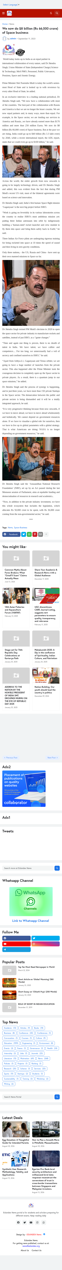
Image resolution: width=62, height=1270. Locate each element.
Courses (27, 1038)
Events (8, 1048)
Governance (36, 1048)
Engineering (28, 1043)
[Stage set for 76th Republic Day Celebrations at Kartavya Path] (16, 639)
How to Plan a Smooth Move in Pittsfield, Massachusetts (45, 1141)
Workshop (42, 1079)
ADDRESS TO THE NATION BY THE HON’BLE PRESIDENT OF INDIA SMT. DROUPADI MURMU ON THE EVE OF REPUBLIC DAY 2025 (16, 695)
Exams (21, 1048)
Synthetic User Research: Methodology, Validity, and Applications (15, 1172)
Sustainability (11, 1079)
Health (52, 1048)
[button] (3, 13)
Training (28, 1079)
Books (38, 1028)
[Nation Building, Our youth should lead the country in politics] (46, 676)
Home (4, 24)
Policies (8, 1063)
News (11, 24)
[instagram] (45, 943)
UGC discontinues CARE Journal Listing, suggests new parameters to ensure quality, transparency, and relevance (45, 614)
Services (40, 1068)
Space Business (20, 527)
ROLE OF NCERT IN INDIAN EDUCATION (36, 1004)
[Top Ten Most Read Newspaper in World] (9, 970)
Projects (22, 1063)
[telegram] (16, 949)
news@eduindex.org (31, 1246)
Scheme (25, 1068)
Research (10, 1068)
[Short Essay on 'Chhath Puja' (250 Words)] (9, 995)
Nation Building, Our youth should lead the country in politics (45, 690)
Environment (46, 1043)
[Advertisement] (20, 734)
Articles (25, 1028)
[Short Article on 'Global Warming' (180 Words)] (9, 982)
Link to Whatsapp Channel (31, 921)
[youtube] (16, 943)
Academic (10, 1028)
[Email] (40, 534)
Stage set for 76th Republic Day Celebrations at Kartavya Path (13, 654)
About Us (25, 1250)
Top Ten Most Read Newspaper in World (36, 967)
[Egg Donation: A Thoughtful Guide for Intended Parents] (16, 1129)
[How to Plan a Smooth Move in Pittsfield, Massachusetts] (46, 1129)
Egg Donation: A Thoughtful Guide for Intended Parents (15, 1141)
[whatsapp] (43, 1222)
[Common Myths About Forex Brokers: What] (16, 558)
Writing (9, 1084)
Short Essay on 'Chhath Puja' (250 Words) (37, 991)
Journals (37, 1053)
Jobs (23, 1053)
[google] (45, 949)
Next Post (52, 757)
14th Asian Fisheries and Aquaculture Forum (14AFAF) (14, 610)
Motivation (27, 1058)
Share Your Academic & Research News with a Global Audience (46, 572)
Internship (10, 1053)
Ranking (36, 1063)
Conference (26, 1033)
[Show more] (46, 534)
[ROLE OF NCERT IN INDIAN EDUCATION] (9, 1007)
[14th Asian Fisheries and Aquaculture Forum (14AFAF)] (16, 596)
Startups (22, 1074)
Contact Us (36, 1250)
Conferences (44, 1033)
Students (37, 1074)
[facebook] (16, 938)
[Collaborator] (24, 806)
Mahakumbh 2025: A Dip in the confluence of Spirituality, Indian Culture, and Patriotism (46, 654)
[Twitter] (23, 534)
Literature (10, 1058)
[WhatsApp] (29, 534)
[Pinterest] (34, 534)
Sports (8, 1074)
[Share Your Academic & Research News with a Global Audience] (46, 558)
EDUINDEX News (34, 1234)
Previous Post (11, 757)
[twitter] (45, 938)
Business (9, 1033)
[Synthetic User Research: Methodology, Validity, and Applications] (16, 1159)
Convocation (11, 1038)
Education (11, 1043)
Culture (41, 1038)
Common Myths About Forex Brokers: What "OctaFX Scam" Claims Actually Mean (16, 574)
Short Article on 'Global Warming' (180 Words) (35, 980)
